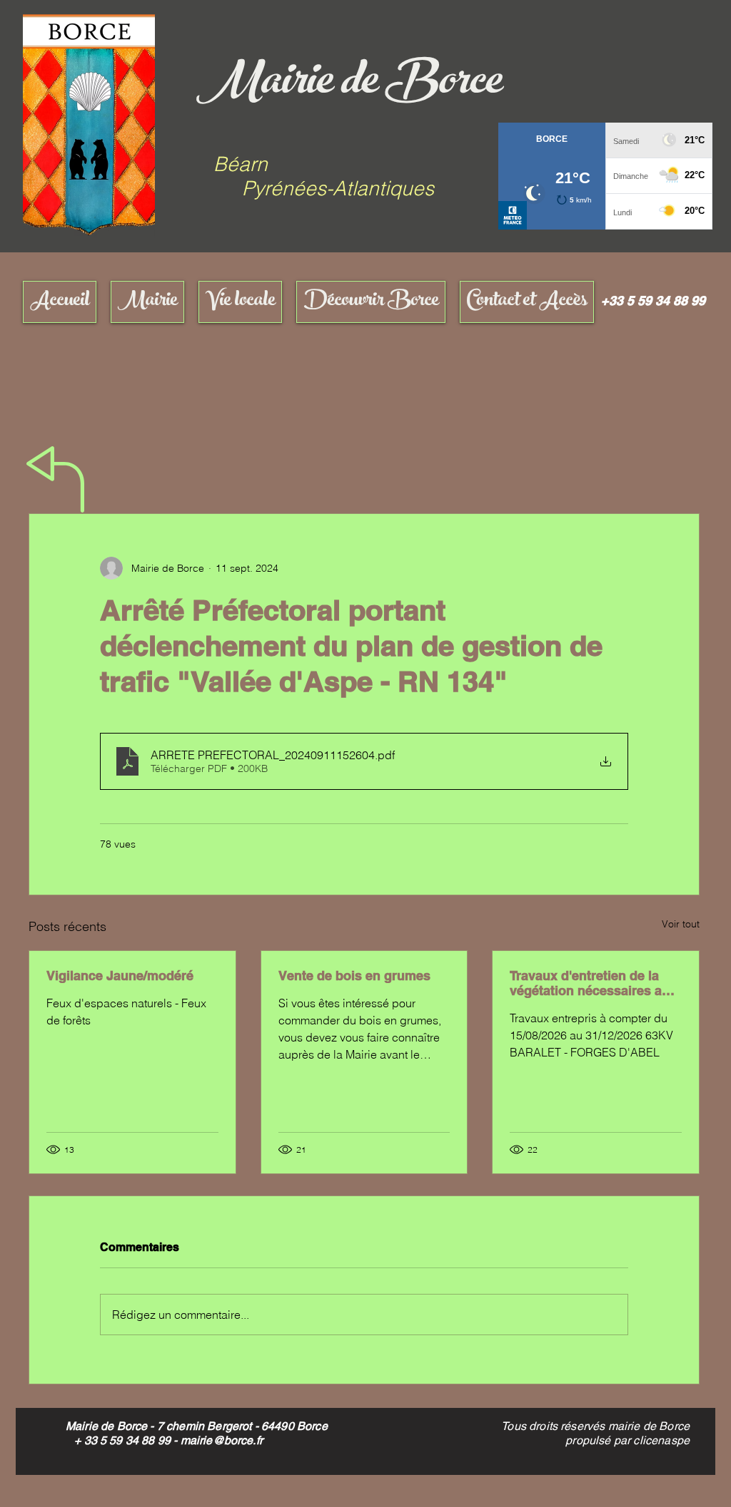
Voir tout (681, 923)
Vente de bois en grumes (354, 975)
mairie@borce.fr (222, 1440)
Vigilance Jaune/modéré (119, 975)
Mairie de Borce (349, 85)
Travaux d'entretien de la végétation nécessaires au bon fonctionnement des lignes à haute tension (590, 983)
